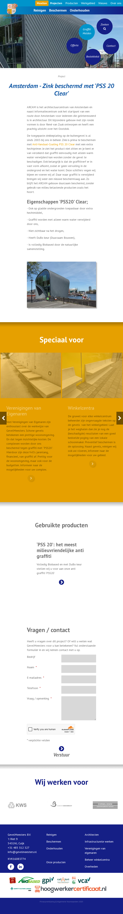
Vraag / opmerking (38, 698)
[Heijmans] (18, 805)
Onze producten (56, 862)
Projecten (56, 3)
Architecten (92, 834)
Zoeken (105, 24)
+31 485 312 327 (18, 847)
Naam (30, 667)
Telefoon (32, 688)
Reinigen (40, 10)
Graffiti (87, 31)
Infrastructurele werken (99, 841)
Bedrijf (31, 657)
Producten (71, 3)
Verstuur (61, 754)
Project (61, 76)
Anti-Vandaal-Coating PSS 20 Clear (53, 144)
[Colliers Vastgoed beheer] (61, 805)
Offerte (74, 45)
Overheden (91, 866)
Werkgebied (88, 3)
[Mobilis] (105, 805)
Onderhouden (80, 10)
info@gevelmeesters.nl (22, 852)
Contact (111, 46)
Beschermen (58, 10)
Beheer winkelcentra (97, 859)
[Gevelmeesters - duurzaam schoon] (10, 11)
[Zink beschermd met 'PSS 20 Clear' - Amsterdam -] (61, 284)
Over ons (116, 3)
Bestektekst (92, 56)
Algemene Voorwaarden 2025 (70, 901)
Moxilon (42, 3)
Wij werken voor (61, 782)
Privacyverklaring (47, 901)
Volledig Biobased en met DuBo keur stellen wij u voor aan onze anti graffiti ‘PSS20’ (60, 558)
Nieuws (102, 3)
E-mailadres (34, 677)
